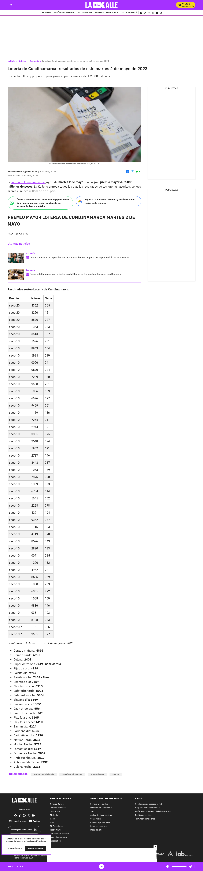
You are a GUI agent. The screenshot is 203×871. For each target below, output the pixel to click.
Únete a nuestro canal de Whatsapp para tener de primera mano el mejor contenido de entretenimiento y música (43, 203)
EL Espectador (56, 826)
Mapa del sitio (96, 830)
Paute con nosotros (98, 826)
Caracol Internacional (59, 834)
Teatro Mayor (55, 830)
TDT (92, 811)
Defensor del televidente (101, 808)
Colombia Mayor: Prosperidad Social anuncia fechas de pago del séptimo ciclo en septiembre (79, 257)
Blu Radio (54, 815)
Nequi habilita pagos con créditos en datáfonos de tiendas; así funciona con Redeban (75, 273)
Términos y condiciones (145, 819)
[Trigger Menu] (10, 5)
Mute (167, 866)
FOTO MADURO (85, 12)
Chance (115, 774)
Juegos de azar (97, 774)
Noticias (22, 61)
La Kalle (11, 61)
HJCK (52, 819)
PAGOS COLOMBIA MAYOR (106, 12)
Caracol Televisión (58, 808)
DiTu (52, 823)
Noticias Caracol (57, 804)
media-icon (101, 866)
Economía (34, 61)
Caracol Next (55, 841)
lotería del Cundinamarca (28, 182)
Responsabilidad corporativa (147, 808)
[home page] (101, 5)
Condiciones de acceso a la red (148, 804)
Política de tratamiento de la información (152, 811)
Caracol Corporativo (58, 837)
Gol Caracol (55, 811)
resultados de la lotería (44, 774)
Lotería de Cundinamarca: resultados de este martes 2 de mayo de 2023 (75, 61)
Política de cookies (143, 815)
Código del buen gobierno (101, 815)
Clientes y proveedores (100, 823)
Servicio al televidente (100, 804)
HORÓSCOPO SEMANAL (64, 12)
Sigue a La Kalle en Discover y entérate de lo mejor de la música (109, 201)
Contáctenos (95, 819)
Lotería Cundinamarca (72, 774)
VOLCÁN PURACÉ (129, 12)
